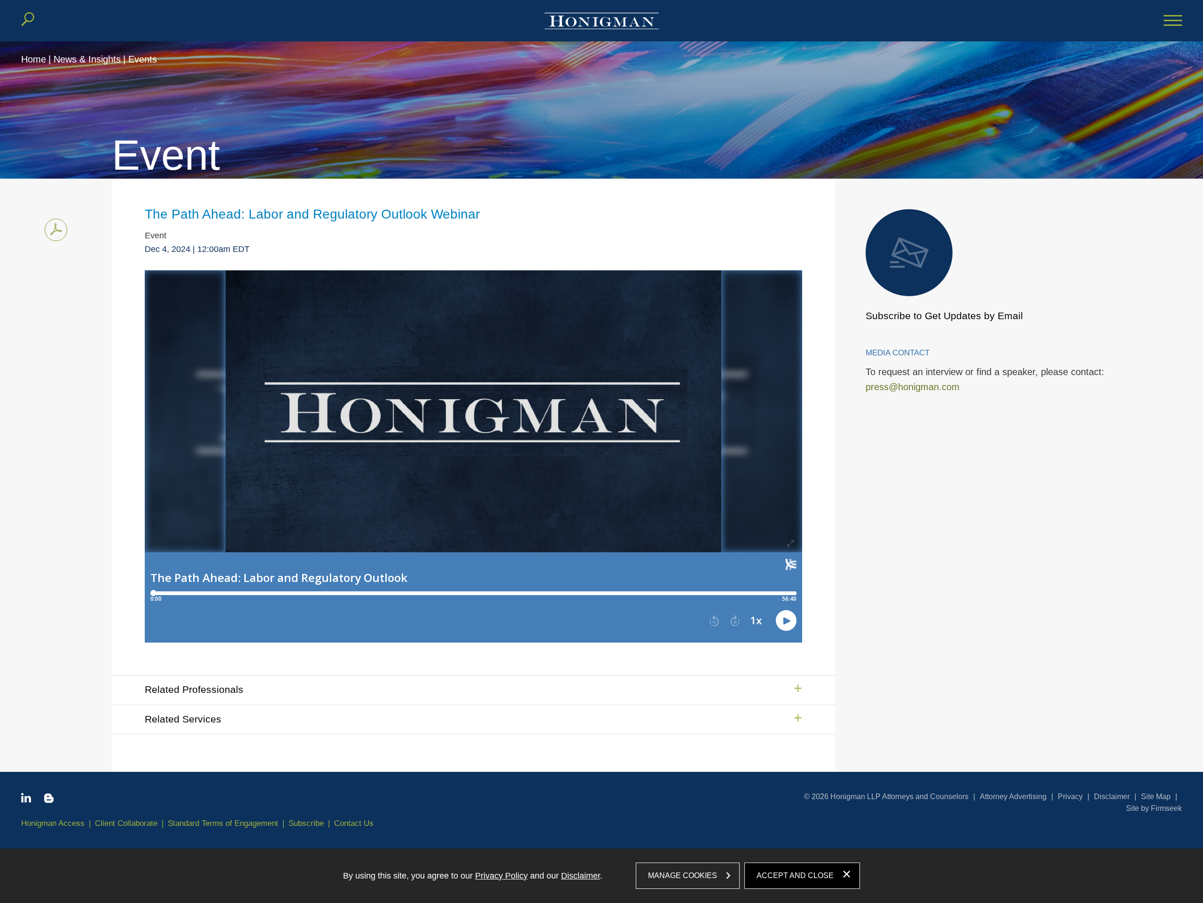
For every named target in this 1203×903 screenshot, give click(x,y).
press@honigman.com (913, 387)
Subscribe (306, 823)
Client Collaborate (126, 823)
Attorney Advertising (1013, 797)
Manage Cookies (682, 875)
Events (142, 59)
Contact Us (354, 823)
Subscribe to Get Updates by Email (944, 315)
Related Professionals (194, 689)
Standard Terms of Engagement (223, 823)
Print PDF (56, 230)
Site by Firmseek (1154, 808)
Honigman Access (53, 823)
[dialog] (601, 875)
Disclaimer (1112, 797)
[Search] (27, 19)
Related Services (183, 719)
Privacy (1070, 797)
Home (33, 59)
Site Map (1156, 797)
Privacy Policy (501, 875)
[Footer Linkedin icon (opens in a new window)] (26, 799)
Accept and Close (795, 875)
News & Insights (87, 59)
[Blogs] (49, 800)
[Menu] (1173, 21)
